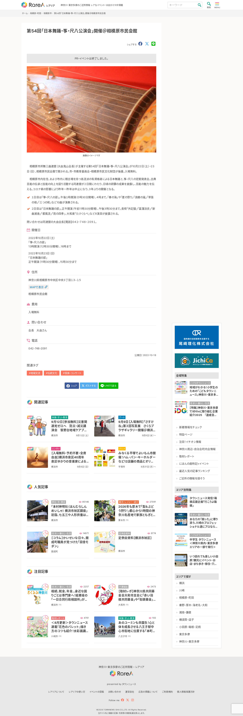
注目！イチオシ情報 (190, 441)
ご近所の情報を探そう (192, 478)
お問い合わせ (114, 691)
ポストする (90, 385)
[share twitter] (147, 44)
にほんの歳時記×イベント (194, 463)
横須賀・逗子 (186, 619)
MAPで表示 (37, 287)
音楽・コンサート (73, 373)
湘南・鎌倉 (185, 612)
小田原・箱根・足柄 (190, 627)
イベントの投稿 (96, 691)
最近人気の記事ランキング (194, 471)
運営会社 (129, 691)
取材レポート (186, 456)
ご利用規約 (167, 691)
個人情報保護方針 (186, 691)
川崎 (182, 590)
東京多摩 (184, 634)
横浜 (182, 583)
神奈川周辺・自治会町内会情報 (197, 449)
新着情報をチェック (190, 427)
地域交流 (35, 373)
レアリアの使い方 (77, 691)
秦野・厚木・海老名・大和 (193, 605)
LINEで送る (110, 385)
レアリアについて (56, 691)
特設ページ (186, 434)
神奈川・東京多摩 (189, 641)
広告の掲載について (148, 691)
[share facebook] (140, 44)
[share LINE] (153, 44)
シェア (73, 385)
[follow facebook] (122, 700)
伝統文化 (52, 373)
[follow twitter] (127, 700)
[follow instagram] (132, 700)
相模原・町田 (186, 597)
